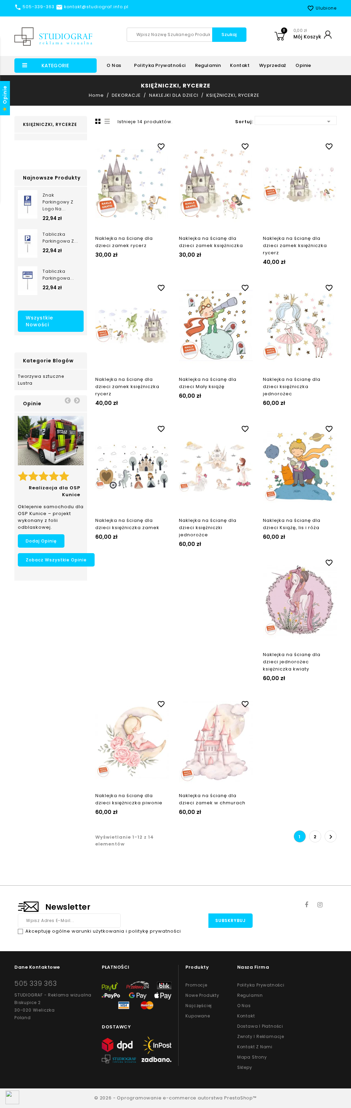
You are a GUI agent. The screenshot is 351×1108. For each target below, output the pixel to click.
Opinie (303, 65)
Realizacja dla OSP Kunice (54, 491)
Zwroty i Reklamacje (260, 1036)
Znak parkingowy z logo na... (58, 202)
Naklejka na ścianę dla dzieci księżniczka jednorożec (291, 386)
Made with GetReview (102, 1098)
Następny (331, 837)
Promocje (196, 985)
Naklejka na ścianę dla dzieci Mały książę (208, 383)
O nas (114, 65)
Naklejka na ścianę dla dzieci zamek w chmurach (212, 799)
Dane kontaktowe (37, 967)
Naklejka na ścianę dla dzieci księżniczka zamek (127, 524)
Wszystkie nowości (39, 321)
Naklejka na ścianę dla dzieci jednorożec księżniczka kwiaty (291, 661)
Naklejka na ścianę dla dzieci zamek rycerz (124, 242)
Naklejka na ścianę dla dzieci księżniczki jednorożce (208, 527)
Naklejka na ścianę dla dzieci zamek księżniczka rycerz (295, 245)
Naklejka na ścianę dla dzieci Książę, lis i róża (291, 524)
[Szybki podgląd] (139, 145)
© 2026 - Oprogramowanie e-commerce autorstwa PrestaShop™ (175, 1098)
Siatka (97, 121)
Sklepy (244, 1067)
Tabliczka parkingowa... (58, 274)
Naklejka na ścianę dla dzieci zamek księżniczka (211, 242)
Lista (107, 121)
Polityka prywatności (160, 65)
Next (76, 400)
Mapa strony (252, 1057)
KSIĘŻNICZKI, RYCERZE (50, 124)
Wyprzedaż (272, 65)
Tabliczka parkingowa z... (60, 237)
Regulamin (208, 65)
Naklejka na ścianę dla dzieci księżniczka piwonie (128, 799)
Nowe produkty (202, 995)
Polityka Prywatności (261, 985)
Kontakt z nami (255, 1047)
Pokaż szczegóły (125, 145)
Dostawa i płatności (260, 1026)
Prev (67, 400)
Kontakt (240, 65)
